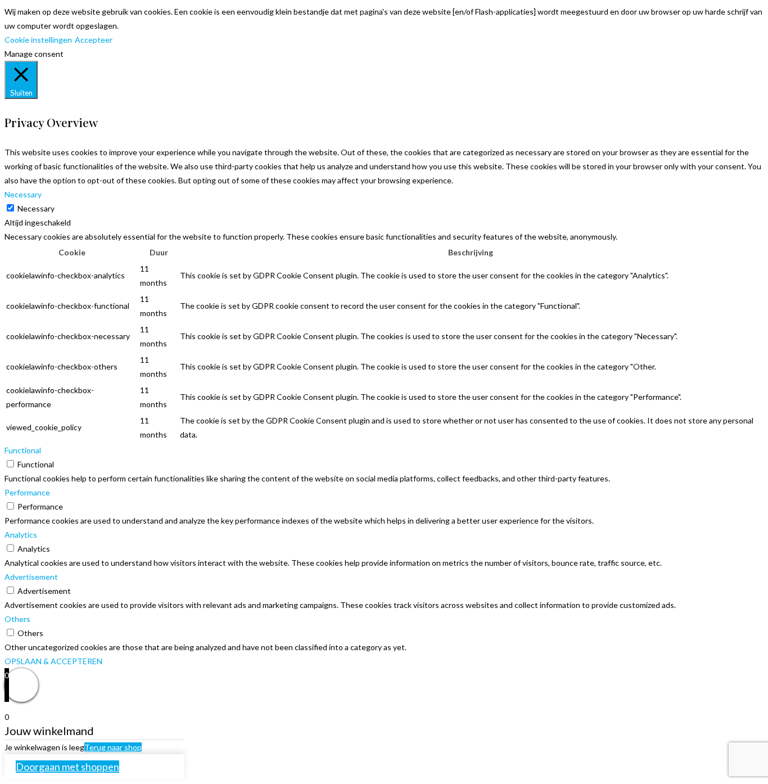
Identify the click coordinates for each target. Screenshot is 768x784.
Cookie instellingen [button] (38, 39)
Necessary (36, 208)
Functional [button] (22, 450)
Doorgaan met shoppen (67, 766)
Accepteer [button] (93, 39)
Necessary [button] (23, 194)
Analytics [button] (20, 534)
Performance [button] (27, 492)
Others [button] (17, 619)
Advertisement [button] (31, 577)
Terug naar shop (113, 747)
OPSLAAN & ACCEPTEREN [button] (53, 661)
